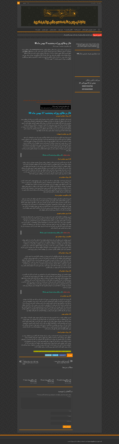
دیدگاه (69, 396)
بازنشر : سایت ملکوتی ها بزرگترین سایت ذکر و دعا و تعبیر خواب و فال (55, 108)
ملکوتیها (93, 441)
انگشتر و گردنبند (69, 29)
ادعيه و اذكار (78, 29)
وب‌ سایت (69, 421)
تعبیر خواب (60, 29)
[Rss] (28, 3)
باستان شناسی (53, 29)
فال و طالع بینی (26, 51)
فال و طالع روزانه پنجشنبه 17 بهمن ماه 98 (60, 106)
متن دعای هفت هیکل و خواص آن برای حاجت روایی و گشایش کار (78, 35)
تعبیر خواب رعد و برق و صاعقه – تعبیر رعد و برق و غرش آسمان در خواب (30, 362)
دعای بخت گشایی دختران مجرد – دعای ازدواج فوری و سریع (61, 361)
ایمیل (69, 416)
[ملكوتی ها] (59, 16)
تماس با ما (93, 3)
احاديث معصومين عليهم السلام (89, 29)
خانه (99, 29)
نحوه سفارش (45, 29)
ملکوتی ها (99, 3)
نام (70, 411)
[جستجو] (18, 3)
